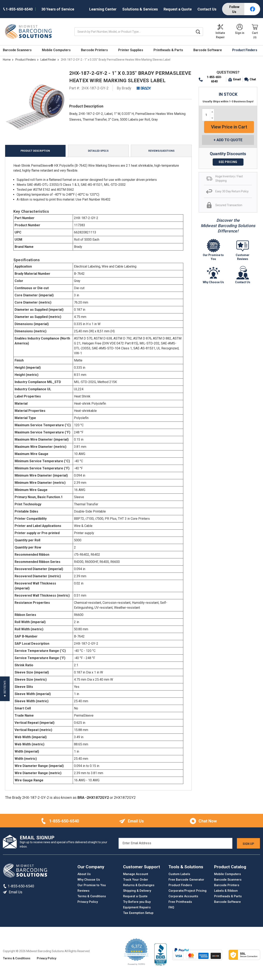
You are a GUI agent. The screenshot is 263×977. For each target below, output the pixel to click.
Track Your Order (135, 879)
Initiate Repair (220, 35)
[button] (5, 688)
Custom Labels (179, 874)
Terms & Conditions (91, 896)
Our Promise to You (91, 885)
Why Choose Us (88, 879)
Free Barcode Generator (186, 879)
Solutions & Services (140, 9)
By (124, 88)
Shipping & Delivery (137, 891)
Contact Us (206, 9)
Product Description (35, 150)
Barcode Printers (95, 50)
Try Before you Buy (137, 902)
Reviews (83, 891)
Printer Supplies (131, 50)
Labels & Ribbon (226, 891)
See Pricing (228, 162)
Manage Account (135, 874)
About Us (84, 874)
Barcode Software (208, 50)
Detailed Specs (98, 150)
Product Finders (245, 50)
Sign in (239, 33)
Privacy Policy (87, 902)
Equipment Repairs (137, 907)
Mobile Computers (57, 50)
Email (237, 79)
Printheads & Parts (168, 50)
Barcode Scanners (17, 50)
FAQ (171, 907)
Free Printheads (180, 902)
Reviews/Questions (161, 150)
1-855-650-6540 (214, 79)
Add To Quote (229, 140)
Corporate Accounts (183, 896)
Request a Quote (178, 9)
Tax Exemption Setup (138, 913)
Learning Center (103, 9)
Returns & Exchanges (138, 885)
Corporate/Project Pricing (187, 891)
